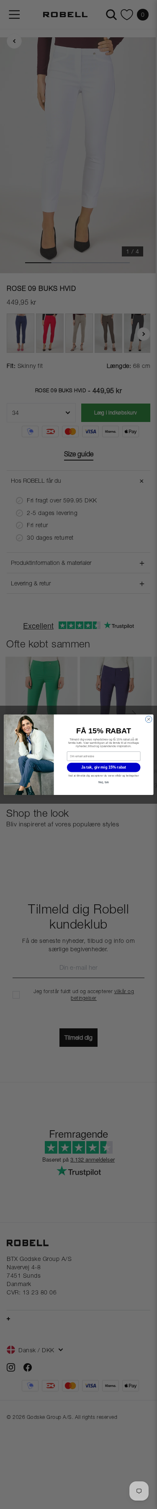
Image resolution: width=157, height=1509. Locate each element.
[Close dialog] (148, 719)
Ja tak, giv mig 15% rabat (103, 767)
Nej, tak (103, 782)
